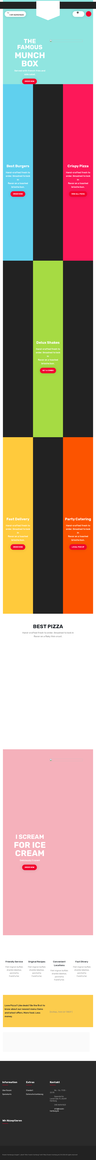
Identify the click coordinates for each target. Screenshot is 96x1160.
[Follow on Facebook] (4, 1151)
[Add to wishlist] (9, 656)
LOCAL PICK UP (78, 547)
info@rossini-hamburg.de (57, 1110)
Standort (29, 1090)
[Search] (81, 14)
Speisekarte (6, 1094)
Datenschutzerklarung (34, 1094)
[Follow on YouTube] (13, 1151)
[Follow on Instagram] (17, 1151)
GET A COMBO (48, 371)
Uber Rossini (6, 1090)
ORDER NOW (29, 81)
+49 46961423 (16, 15)
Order (79, 683)
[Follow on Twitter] (8, 1151)
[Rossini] (48, 9)
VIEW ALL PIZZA (78, 194)
